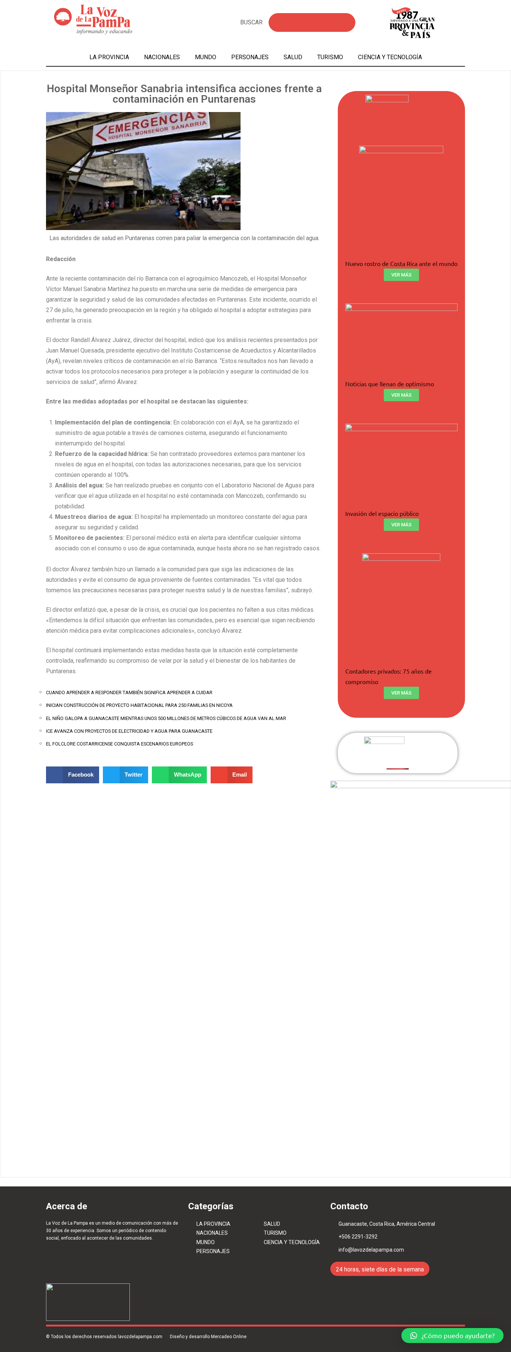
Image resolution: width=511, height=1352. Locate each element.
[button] (452, 1335)
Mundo (205, 57)
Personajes (250, 57)
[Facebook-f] (440, 1315)
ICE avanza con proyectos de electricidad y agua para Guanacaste (129, 731)
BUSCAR (251, 22)
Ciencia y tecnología (390, 57)
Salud (293, 57)
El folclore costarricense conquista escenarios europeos (119, 744)
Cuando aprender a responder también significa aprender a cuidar (129, 692)
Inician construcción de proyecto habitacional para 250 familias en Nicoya (139, 705)
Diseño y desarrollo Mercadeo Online (208, 1336)
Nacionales (162, 57)
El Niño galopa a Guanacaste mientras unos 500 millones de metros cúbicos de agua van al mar (166, 718)
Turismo (330, 57)
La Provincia (109, 57)
